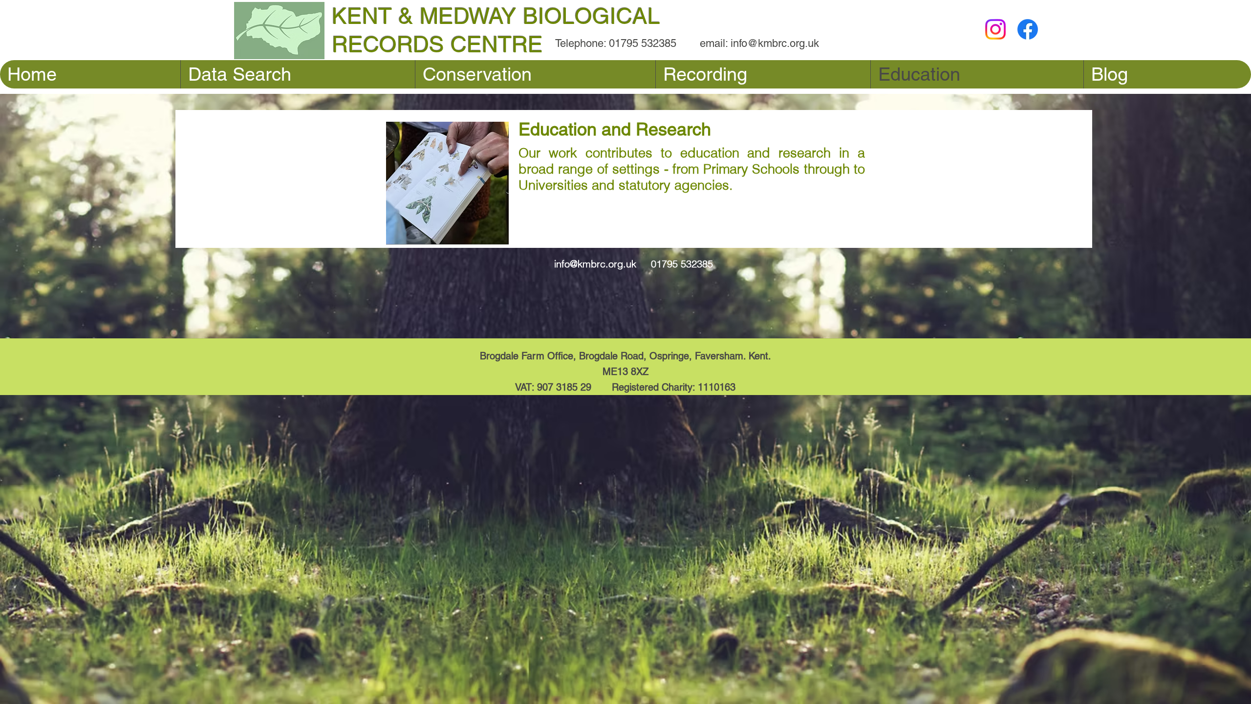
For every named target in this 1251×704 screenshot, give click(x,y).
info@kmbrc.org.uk (775, 43)
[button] (762, 74)
